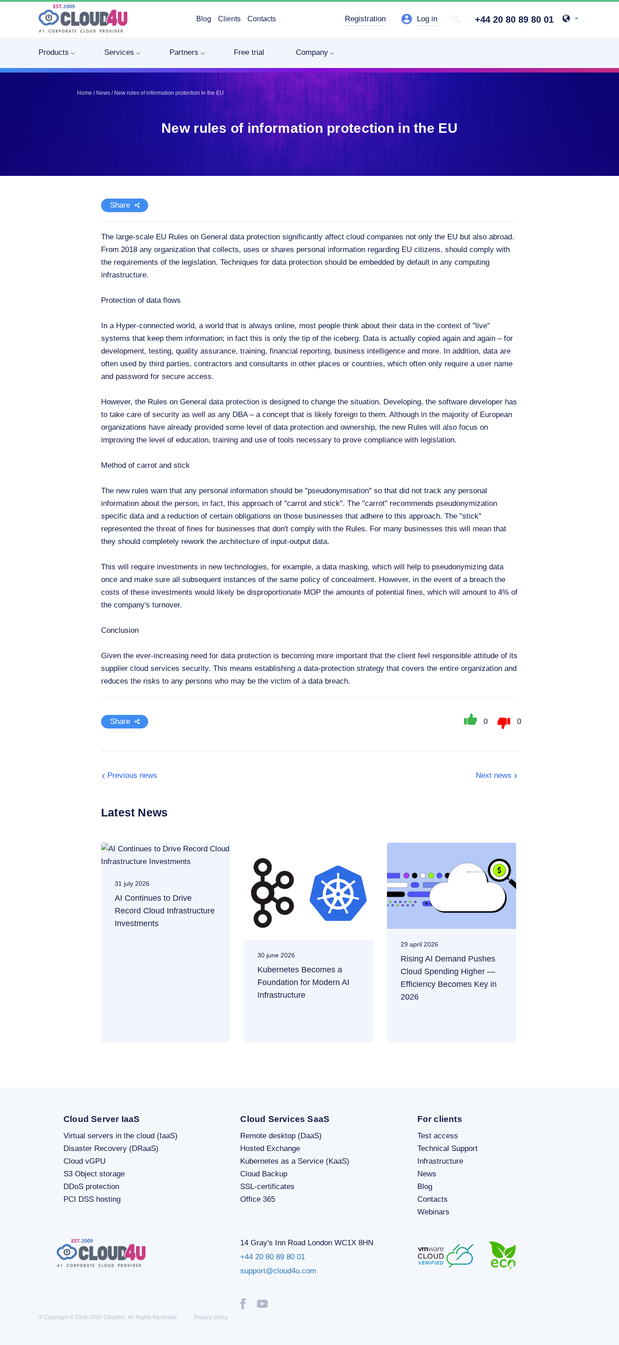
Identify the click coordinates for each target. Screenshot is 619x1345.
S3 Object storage (94, 1174)
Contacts (261, 19)
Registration (365, 19)
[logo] (83, 19)
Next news (494, 775)
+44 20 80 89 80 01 (514, 19)
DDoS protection (91, 1186)
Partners (183, 52)
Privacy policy (211, 1317)
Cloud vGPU (84, 1161)
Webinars (433, 1212)
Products (54, 52)
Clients (229, 19)
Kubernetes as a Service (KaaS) (294, 1161)
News (426, 1174)
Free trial (249, 52)
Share (120, 205)
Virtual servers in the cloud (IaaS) (120, 1135)
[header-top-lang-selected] (570, 19)
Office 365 (257, 1199)
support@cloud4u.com (278, 1271)
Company (312, 52)
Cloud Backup (263, 1174)
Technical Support (447, 1148)
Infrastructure (440, 1161)
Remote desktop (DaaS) (281, 1135)
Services (119, 52)
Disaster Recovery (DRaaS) (111, 1148)
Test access (437, 1135)
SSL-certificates (267, 1186)
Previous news (132, 775)
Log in (427, 19)
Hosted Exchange (270, 1148)
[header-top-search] (457, 19)
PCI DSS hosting (92, 1199)
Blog (203, 19)
